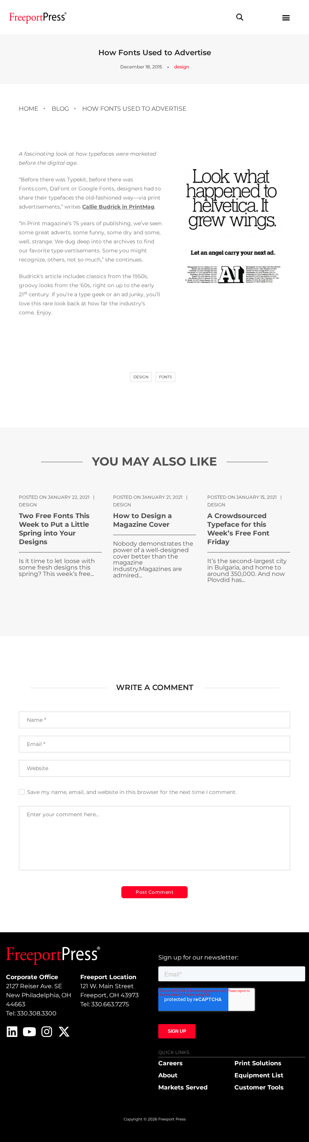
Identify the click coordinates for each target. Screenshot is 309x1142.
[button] (239, 17)
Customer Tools (259, 1087)
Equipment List (258, 1075)
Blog (60, 108)
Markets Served (183, 1087)
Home (28, 108)
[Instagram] (47, 1032)
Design (140, 376)
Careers (170, 1063)
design (181, 67)
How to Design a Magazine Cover (142, 520)
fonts (165, 376)
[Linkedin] (12, 1032)
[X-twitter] (64, 1032)
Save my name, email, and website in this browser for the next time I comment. (132, 792)
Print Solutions (257, 1063)
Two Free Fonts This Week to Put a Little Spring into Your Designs (54, 529)
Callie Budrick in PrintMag (118, 206)
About (167, 1075)
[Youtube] (29, 1032)
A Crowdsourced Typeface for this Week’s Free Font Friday (238, 529)
